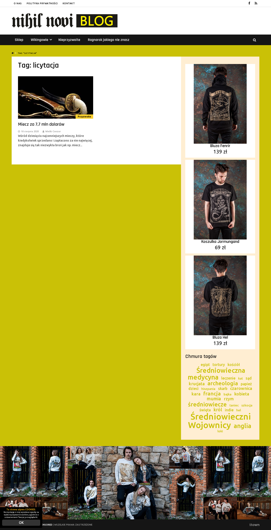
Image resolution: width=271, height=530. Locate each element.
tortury (219, 365)
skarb (222, 389)
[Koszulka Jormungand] (220, 199)
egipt (205, 365)
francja (212, 393)
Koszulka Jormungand (220, 241)
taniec (234, 405)
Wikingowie (41, 39)
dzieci (193, 389)
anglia (242, 425)
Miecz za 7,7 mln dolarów (41, 124)
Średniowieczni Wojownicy (219, 421)
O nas (18, 3)
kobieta (241, 393)
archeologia (222, 383)
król (217, 409)
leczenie (228, 378)
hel (238, 410)
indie (229, 410)
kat (240, 378)
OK (21, 522)
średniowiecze (207, 404)
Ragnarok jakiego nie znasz (108, 39)
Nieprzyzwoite (69, 39)
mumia (214, 398)
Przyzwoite (84, 116)
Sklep (19, 39)
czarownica (241, 388)
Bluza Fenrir (220, 146)
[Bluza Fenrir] (220, 103)
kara (195, 393)
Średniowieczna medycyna (216, 374)
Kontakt (69, 3)
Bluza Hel (220, 337)
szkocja (246, 405)
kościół (234, 365)
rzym (229, 398)
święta (205, 410)
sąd (249, 378)
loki (220, 431)
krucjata (197, 383)
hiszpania (208, 389)
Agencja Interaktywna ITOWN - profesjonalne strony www (254, 524)
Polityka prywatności (42, 3)
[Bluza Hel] (220, 295)
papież (246, 384)
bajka (227, 394)
